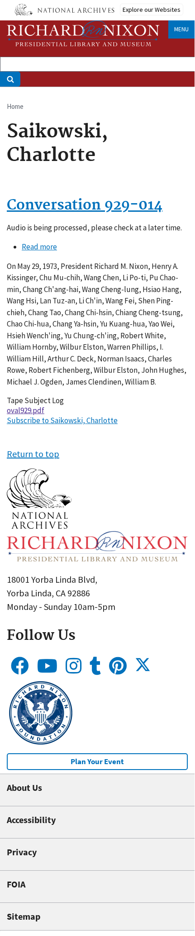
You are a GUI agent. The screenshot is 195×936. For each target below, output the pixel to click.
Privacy (22, 852)
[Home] (83, 33)
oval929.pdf (25, 410)
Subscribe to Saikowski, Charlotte (62, 420)
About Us (24, 787)
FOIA (16, 884)
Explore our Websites (152, 9)
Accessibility (31, 819)
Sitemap (23, 916)
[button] (39, 525)
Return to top (33, 453)
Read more (39, 247)
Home (15, 106)
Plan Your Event (97, 761)
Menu (181, 29)
